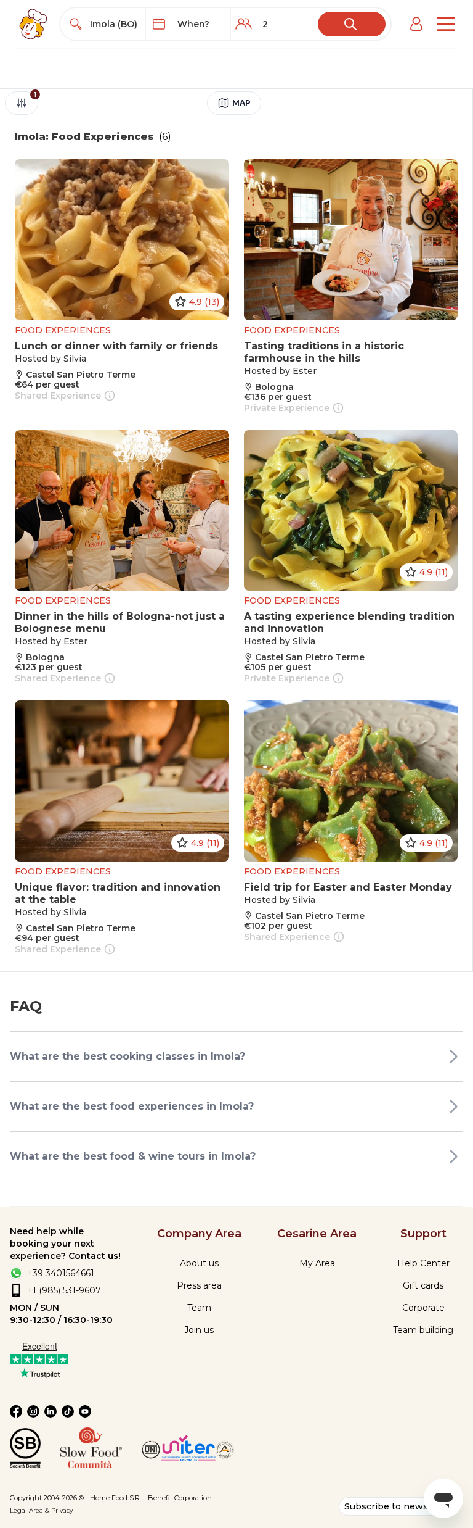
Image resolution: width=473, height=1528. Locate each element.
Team (199, 1307)
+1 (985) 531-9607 (64, 1290)
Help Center (423, 1263)
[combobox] (114, 24)
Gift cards (423, 1285)
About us (199, 1263)
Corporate (423, 1307)
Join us (199, 1329)
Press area (199, 1285)
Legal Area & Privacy (41, 1510)
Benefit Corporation (180, 1497)
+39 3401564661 (60, 1273)
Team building (423, 1329)
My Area (317, 1263)
